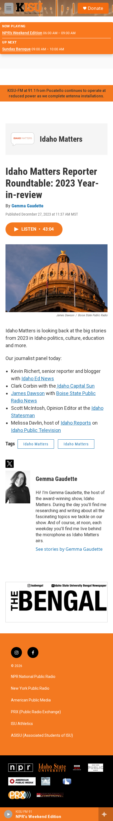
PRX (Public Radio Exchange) (36, 712)
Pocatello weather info (88, 77)
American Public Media (31, 700)
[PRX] (19, 795)
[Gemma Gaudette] (17, 487)
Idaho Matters (61, 139)
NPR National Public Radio (33, 677)
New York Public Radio (30, 688)
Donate (95, 8)
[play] (8, 814)
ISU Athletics (22, 724)
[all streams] (105, 814)
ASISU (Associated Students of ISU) (42, 735)
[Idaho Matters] (22, 139)
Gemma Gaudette (27, 205)
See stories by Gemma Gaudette (69, 549)
